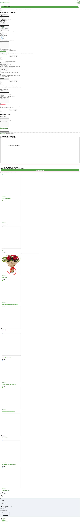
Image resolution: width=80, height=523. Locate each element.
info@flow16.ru (2, 508)
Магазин (4, 133)
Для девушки (4, 21)
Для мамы (3, 19)
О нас (79, 1)
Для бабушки (4, 20)
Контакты (78, 2)
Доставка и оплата (4, 503)
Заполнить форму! (40, 170)
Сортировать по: (3, 172)
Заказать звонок (5, 515)
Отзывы (78, 3)
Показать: (2, 493)
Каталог (78, 0)
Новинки (3, 14)
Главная (1, 133)
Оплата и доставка (5, 521)
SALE (3, 15)
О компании (3, 501)
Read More (3, 196)
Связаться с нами (5, 512)
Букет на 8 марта (5, 16)
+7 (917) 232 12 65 (6, 507)
